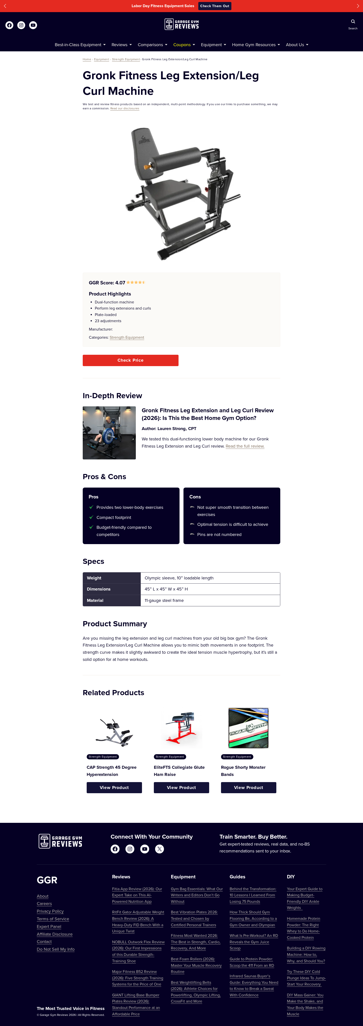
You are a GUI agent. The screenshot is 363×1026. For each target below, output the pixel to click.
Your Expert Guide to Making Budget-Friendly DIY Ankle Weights (305, 898)
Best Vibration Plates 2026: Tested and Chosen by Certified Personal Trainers (194, 918)
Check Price (131, 360)
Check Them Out (214, 5)
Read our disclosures (125, 108)
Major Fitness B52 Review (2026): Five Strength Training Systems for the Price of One (137, 978)
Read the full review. (245, 446)
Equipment (101, 59)
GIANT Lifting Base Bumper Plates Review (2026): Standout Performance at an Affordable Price (136, 1004)
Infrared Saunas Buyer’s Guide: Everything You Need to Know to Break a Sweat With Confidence (254, 985)
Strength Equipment (126, 59)
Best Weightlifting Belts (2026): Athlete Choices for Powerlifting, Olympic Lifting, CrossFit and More (196, 992)
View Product (114, 787)
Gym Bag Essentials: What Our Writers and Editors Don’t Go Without (197, 895)
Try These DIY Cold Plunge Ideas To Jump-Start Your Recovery (306, 978)
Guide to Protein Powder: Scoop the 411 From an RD (252, 962)
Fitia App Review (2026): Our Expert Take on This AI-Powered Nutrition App (137, 895)
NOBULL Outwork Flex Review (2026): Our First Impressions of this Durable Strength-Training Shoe (138, 951)
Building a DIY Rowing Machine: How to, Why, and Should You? (306, 954)
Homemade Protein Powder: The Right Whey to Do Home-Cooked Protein (303, 928)
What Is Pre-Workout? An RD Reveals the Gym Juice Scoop (254, 942)
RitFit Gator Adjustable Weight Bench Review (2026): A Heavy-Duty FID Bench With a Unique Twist (138, 921)
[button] (5, 6)
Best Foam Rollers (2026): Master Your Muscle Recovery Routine (196, 965)
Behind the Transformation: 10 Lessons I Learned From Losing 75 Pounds (253, 895)
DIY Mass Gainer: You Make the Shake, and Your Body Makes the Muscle (305, 1004)
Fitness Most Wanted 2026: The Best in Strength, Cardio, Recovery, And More (196, 942)
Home (87, 59)
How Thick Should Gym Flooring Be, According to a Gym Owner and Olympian (253, 918)
